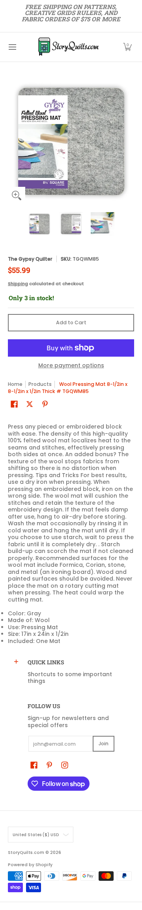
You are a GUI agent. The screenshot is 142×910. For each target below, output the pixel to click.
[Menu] (12, 47)
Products (40, 384)
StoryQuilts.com (26, 852)
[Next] (128, 141)
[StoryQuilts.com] (68, 47)
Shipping (18, 283)
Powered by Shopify (30, 865)
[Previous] (13, 141)
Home (15, 384)
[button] (127, 47)
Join (103, 743)
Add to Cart (71, 322)
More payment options (71, 365)
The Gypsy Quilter (30, 259)
